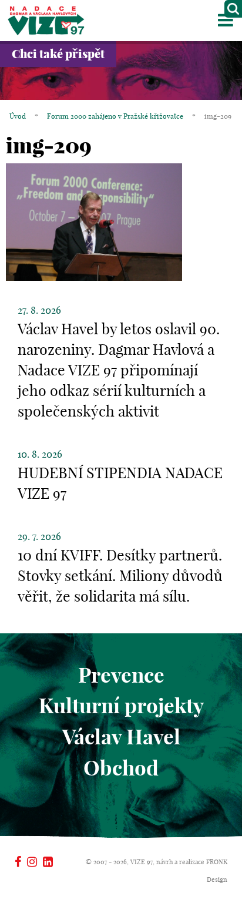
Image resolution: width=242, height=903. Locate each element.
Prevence (121, 675)
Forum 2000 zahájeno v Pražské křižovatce (115, 116)
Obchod (121, 768)
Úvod (17, 116)
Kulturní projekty (121, 706)
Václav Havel (121, 737)
